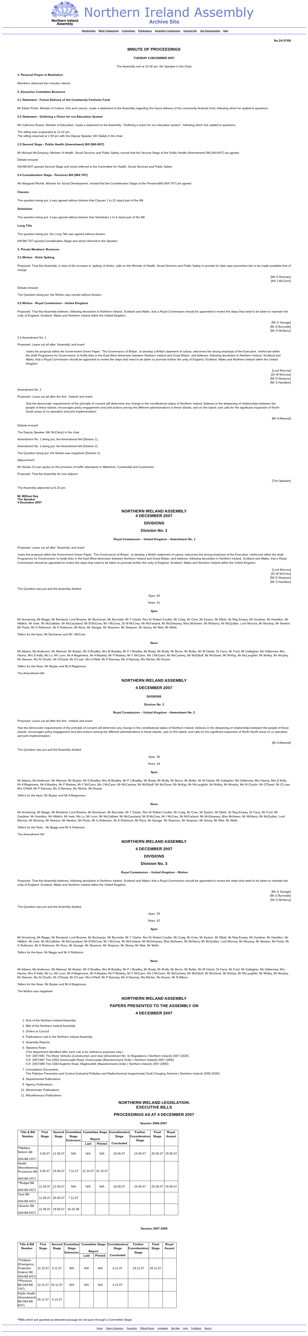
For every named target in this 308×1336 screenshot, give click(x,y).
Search (208, 1328)
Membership (89, 31)
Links (185, 1328)
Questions (132, 1328)
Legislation (162, 1328)
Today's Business (115, 1328)
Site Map (175, 1328)
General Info (190, 31)
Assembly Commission (167, 31)
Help (225, 31)
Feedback (196, 1328)
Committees (128, 31)
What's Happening (108, 31)
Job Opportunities (210, 31)
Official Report (147, 1328)
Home (100, 1328)
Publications (145, 31)
